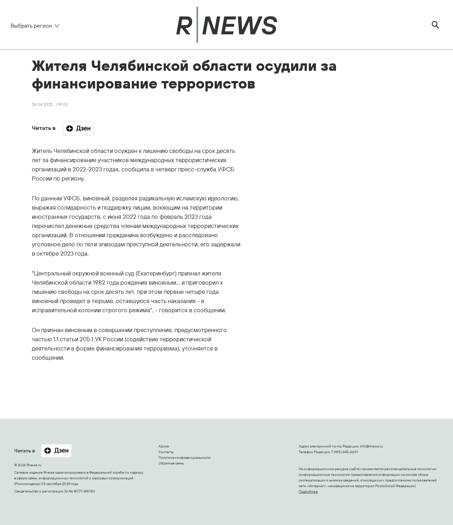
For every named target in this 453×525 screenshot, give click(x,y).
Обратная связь (171, 463)
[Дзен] (78, 128)
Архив (164, 446)
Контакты (166, 452)
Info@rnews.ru (371, 446)
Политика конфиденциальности (185, 457)
